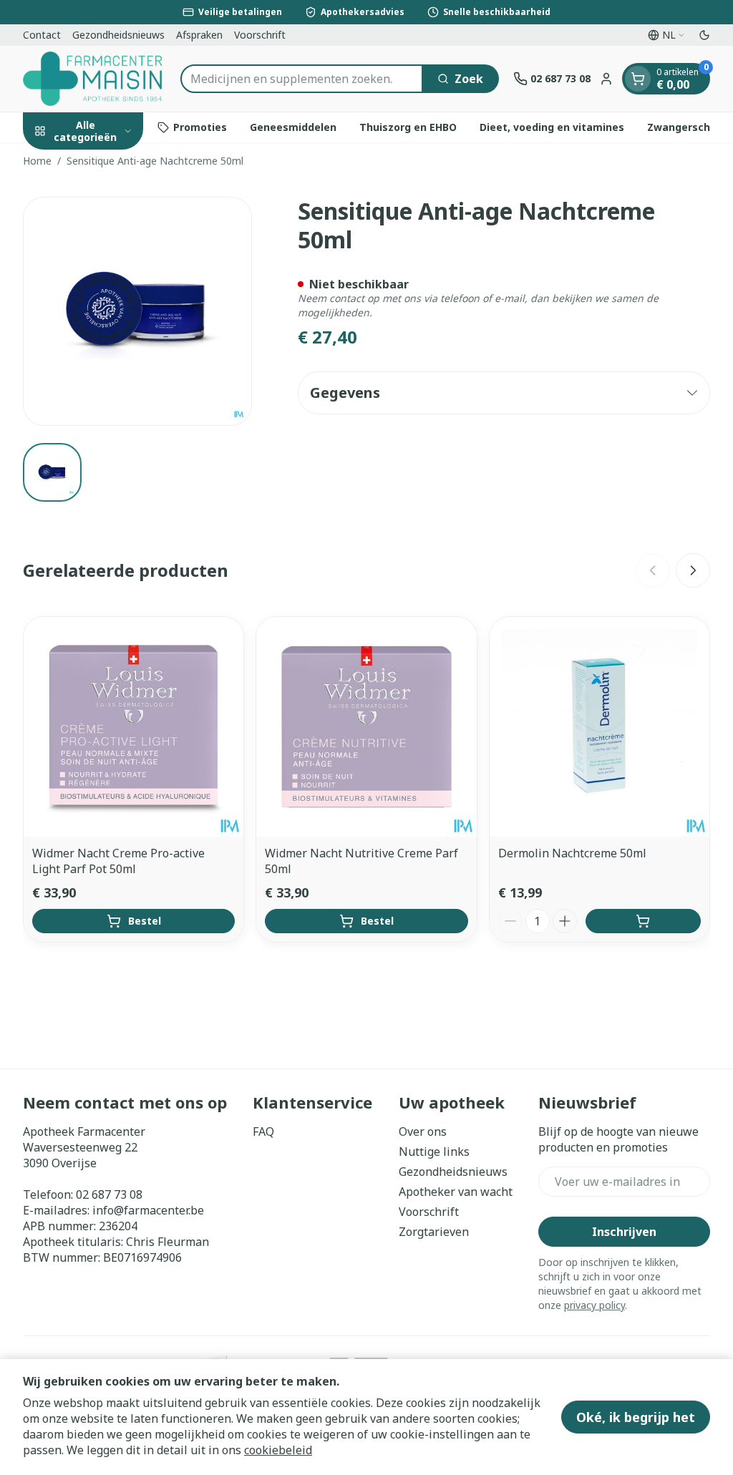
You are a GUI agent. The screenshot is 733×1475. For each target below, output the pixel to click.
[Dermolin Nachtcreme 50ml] (599, 727)
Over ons (423, 1131)
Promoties (200, 127)
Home (37, 160)
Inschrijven (624, 1232)
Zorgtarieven (434, 1232)
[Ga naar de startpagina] (94, 78)
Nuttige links (434, 1151)
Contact (42, 35)
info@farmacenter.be (148, 1210)
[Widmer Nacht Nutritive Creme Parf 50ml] (366, 727)
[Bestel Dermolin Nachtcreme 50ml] (643, 921)
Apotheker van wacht (456, 1191)
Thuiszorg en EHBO (408, 127)
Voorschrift (260, 35)
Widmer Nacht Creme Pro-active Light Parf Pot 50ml (118, 861)
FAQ (263, 1131)
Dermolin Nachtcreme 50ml (572, 853)
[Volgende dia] (693, 570)
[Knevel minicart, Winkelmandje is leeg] (638, 79)
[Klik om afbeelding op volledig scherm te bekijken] (137, 311)
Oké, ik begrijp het (635, 1417)
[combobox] (301, 78)
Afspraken (199, 35)
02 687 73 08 (109, 1194)
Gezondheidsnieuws (118, 35)
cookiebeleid (278, 1450)
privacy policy (594, 1305)
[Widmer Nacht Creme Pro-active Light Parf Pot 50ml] (133, 727)
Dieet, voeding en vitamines (552, 127)
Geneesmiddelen (293, 127)
